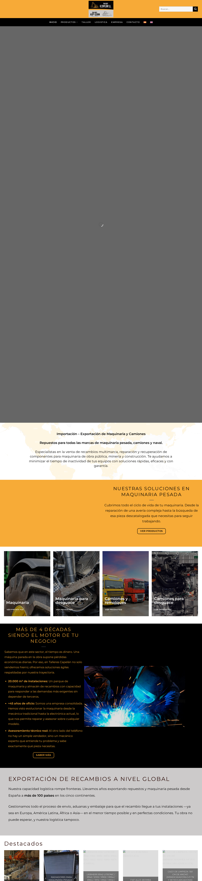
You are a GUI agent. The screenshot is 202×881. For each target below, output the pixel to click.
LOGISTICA (101, 22)
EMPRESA (117, 22)
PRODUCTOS (68, 22)
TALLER (86, 22)
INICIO (53, 22)
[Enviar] (195, 9)
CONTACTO (133, 22)
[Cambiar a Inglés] (151, 22)
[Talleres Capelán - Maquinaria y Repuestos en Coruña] (101, 9)
